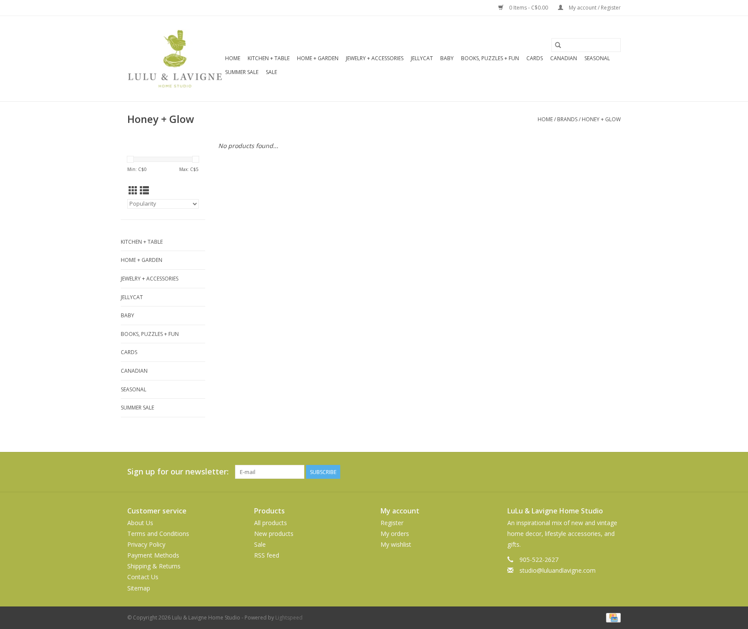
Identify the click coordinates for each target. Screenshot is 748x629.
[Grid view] (133, 190)
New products (273, 533)
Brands (567, 119)
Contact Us (142, 577)
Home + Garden (318, 58)
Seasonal (597, 58)
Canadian (563, 58)
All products (270, 523)
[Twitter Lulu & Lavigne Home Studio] (598, 472)
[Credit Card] (612, 617)
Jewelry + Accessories (374, 58)
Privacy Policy (146, 544)
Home (232, 58)
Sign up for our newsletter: (178, 471)
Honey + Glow (601, 119)
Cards (534, 58)
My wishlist (395, 544)
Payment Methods (153, 555)
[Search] (557, 45)
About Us (140, 523)
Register (391, 523)
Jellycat (422, 58)
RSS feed (266, 555)
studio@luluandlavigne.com (557, 570)
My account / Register (594, 7)
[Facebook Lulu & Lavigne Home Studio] (583, 472)
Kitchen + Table (269, 58)
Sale (271, 72)
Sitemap (138, 588)
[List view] (144, 190)
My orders (394, 533)
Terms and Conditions (158, 533)
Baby (447, 58)
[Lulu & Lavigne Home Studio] (174, 58)
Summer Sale (241, 72)
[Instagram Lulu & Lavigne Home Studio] (614, 472)
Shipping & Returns (154, 566)
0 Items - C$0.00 (528, 7)
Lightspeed (289, 617)
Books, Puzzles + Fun (490, 58)
